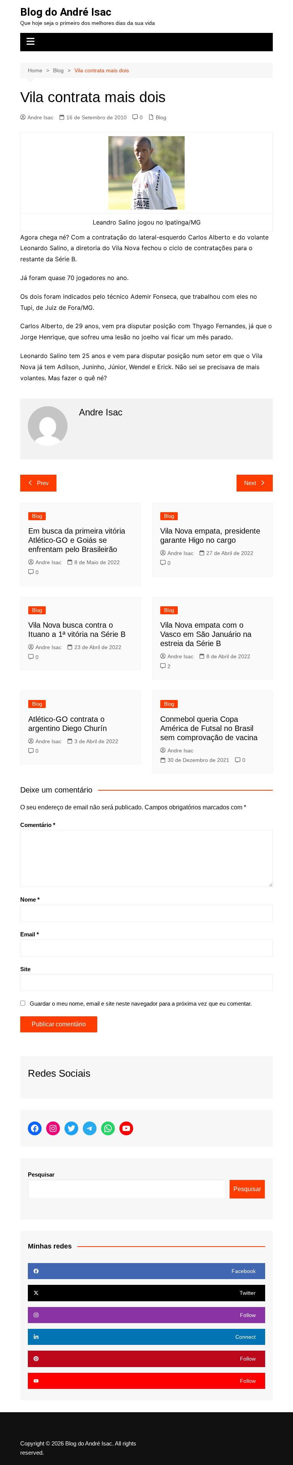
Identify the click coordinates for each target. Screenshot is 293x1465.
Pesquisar (41, 1174)
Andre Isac (40, 117)
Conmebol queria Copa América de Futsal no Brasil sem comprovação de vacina (209, 728)
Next (250, 483)
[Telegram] (90, 1128)
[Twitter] (71, 1128)
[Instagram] (53, 1128)
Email (29, 934)
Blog (161, 117)
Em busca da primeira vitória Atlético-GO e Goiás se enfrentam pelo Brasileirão (76, 540)
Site (25, 969)
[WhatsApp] (108, 1128)
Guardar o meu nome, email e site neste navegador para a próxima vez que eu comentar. (141, 1003)
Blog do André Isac (65, 12)
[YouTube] (126, 1128)
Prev (43, 483)
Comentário (37, 825)
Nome (30, 899)
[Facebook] (35, 1128)
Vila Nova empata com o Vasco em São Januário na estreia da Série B (205, 634)
